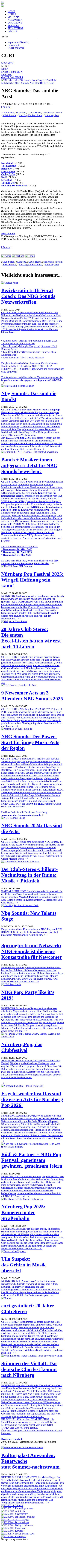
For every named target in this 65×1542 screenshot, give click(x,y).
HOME (11, 11)
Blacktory (6, 168)
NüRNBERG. (32, 607)
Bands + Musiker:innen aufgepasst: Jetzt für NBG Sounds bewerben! (29, 465)
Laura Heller (35, 112)
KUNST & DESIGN (12, 71)
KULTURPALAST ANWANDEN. (32, 1490)
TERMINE (13, 25)
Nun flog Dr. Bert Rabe (30, 115)
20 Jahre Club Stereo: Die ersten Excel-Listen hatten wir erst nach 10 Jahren (31, 637)
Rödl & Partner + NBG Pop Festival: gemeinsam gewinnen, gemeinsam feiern (31, 1160)
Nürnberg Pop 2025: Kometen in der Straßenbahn (23, 1212)
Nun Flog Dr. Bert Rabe (14, 185)
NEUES (12, 14)
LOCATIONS (15, 22)
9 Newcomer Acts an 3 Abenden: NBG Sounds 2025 (32, 695)
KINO (4, 69)
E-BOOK (12, 31)
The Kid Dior (8, 182)
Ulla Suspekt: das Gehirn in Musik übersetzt (23, 1264)
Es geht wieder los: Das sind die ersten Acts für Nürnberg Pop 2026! (32, 1099)
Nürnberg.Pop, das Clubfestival (21, 1047)
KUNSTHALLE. (32, 1186)
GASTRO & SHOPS (12, 77)
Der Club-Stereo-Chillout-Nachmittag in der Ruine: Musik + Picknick (29, 875)
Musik (59, 112)
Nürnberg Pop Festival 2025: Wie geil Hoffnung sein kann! (32, 579)
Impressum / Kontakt (18, 42)
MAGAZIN (14, 17)
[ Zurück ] (6, 107)
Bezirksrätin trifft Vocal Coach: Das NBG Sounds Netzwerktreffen (28, 296)
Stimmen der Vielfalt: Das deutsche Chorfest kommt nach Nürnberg (29, 1369)
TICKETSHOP (15, 28)
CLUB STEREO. (32, 1337)
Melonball (49, 112)
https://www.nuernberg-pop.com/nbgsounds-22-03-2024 (31, 380)
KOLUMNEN (15, 19)
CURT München (16, 48)
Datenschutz (14, 45)
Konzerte (21, 112)
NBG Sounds (9, 115)
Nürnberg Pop (52, 115)
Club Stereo (8, 112)
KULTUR (6, 74)
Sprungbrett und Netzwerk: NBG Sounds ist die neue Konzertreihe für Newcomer (31, 951)
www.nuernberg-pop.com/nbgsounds (21, 815)
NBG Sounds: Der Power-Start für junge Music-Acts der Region (30, 742)
